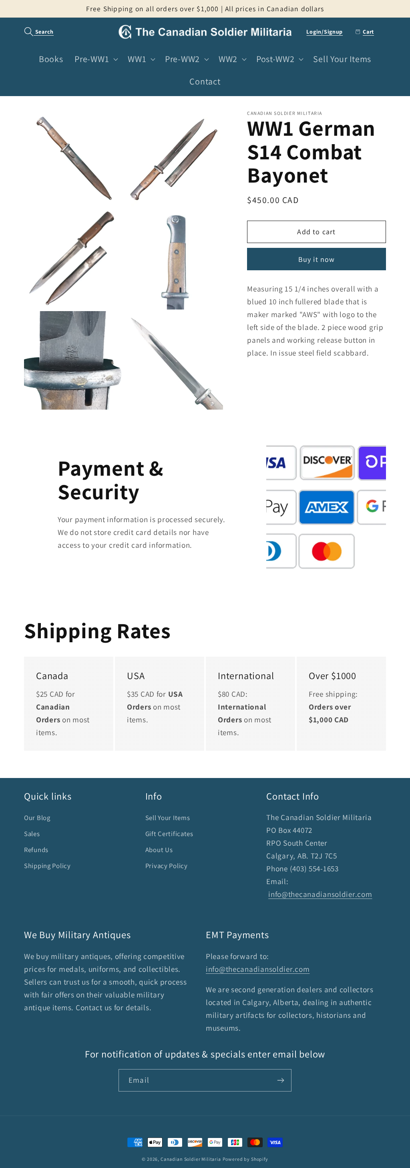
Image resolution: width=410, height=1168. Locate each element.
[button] (34, 31)
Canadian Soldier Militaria (191, 1159)
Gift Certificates (169, 833)
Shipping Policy (47, 865)
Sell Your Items (167, 817)
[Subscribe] (280, 1080)
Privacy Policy (166, 865)
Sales (32, 833)
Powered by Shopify (245, 1159)
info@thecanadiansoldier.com (320, 894)
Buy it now (316, 259)
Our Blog (37, 817)
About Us (159, 849)
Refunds (36, 849)
